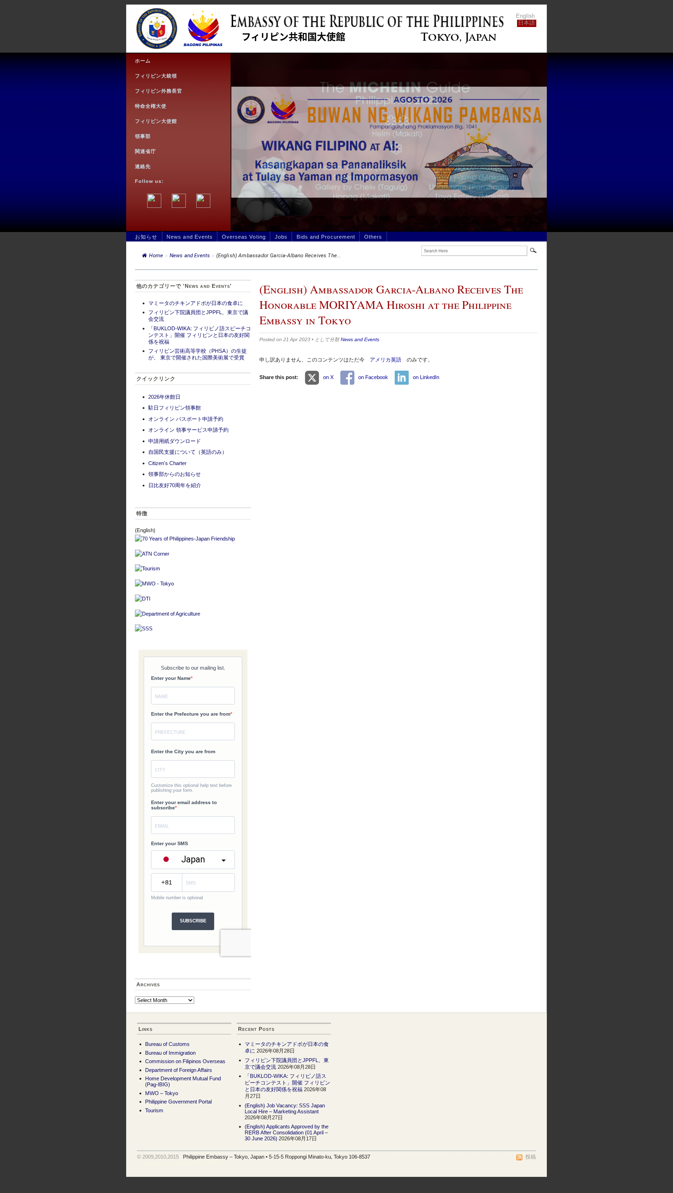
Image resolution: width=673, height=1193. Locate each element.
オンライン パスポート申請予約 (185, 419)
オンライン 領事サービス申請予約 (188, 430)
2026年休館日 (164, 397)
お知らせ (146, 237)
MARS (212, 1163)
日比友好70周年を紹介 (174, 485)
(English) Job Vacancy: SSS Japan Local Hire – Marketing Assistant (285, 1108)
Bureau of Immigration (170, 1053)
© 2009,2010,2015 (158, 1157)
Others (373, 237)
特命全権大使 (150, 106)
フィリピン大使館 (156, 121)
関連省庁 (145, 151)
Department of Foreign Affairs (178, 1070)
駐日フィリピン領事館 (174, 408)
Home (156, 255)
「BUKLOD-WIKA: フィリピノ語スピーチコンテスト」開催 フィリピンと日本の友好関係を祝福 (199, 335)
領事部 (143, 136)
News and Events (189, 237)
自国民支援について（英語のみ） (187, 452)
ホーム (143, 61)
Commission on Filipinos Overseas (185, 1061)
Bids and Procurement (326, 237)
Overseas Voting (244, 237)
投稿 (530, 1157)
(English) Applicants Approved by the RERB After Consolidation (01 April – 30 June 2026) (286, 1132)
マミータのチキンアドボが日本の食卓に (195, 303)
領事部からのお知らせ (174, 474)
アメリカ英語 (385, 360)
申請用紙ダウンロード (174, 441)
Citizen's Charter (167, 463)
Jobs (281, 237)
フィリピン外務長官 (158, 91)
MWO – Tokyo (161, 1093)
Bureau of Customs (167, 1044)
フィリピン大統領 (156, 76)
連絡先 (143, 166)
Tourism (154, 1110)
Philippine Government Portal (178, 1102)
